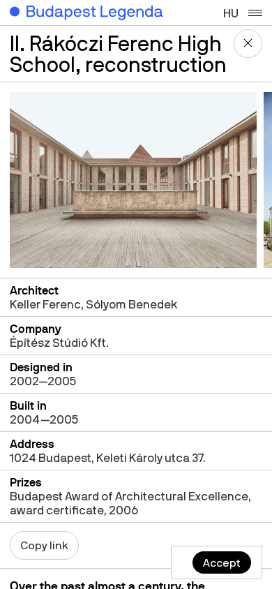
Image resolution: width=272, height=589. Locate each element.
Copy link (44, 545)
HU (231, 13)
